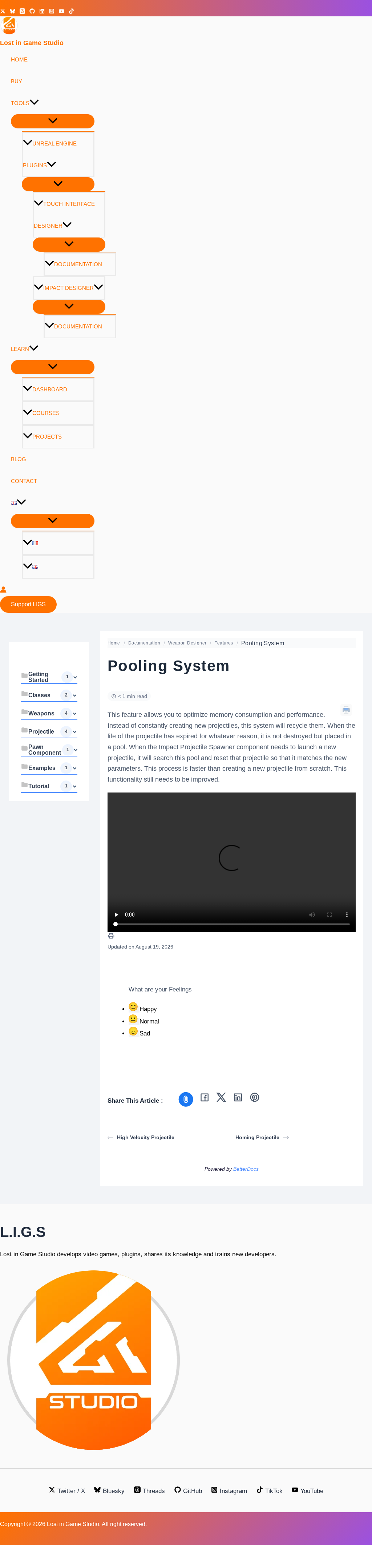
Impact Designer (68, 288)
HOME (19, 59)
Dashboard (49, 389)
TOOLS (20, 103)
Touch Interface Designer (64, 215)
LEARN (20, 349)
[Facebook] (204, 1099)
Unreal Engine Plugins (50, 154)
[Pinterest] (254, 1099)
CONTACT (24, 481)
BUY (16, 81)
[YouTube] (61, 11)
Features (223, 643)
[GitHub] (32, 11)
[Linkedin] (42, 11)
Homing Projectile (257, 1137)
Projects (47, 437)
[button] (34, 103)
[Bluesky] (12, 11)
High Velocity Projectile (145, 1137)
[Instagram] (51, 11)
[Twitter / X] (2, 11)
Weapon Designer (187, 643)
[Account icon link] (3, 591)
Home (114, 643)
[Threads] (22, 11)
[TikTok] (71, 11)
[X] (221, 1099)
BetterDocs (246, 1169)
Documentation (78, 264)
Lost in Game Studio (32, 43)
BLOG (18, 459)
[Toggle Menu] (52, 121)
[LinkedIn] (237, 1099)
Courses (46, 413)
